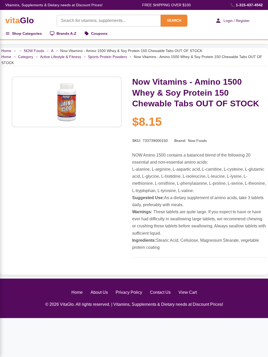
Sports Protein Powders (107, 57)
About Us (99, 292)
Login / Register (237, 21)
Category (25, 57)
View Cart (187, 292)
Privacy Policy (129, 292)
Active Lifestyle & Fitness (60, 57)
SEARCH (174, 20)
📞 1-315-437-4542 (246, 5)
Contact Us (160, 292)
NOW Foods (34, 51)
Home (6, 51)
